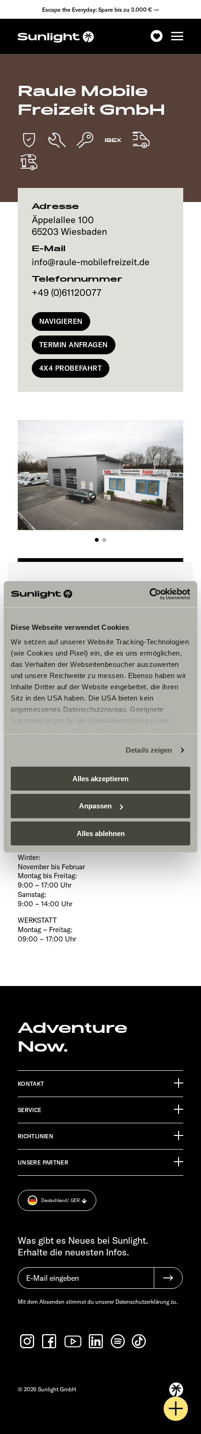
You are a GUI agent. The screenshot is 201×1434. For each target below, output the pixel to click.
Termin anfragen (73, 344)
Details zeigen (149, 750)
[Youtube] (73, 1341)
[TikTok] (139, 1341)
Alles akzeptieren (100, 778)
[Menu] (177, 36)
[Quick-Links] (176, 1409)
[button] (97, 540)
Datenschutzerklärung (142, 1301)
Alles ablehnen (101, 833)
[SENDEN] (168, 1278)
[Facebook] (50, 1341)
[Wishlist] (157, 36)
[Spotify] (118, 1341)
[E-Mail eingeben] (86, 1282)
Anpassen (95, 806)
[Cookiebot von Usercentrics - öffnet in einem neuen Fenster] (149, 594)
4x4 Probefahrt (70, 368)
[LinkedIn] (96, 1341)
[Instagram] (28, 1341)
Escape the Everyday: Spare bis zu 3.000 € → (100, 9)
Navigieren (61, 321)
